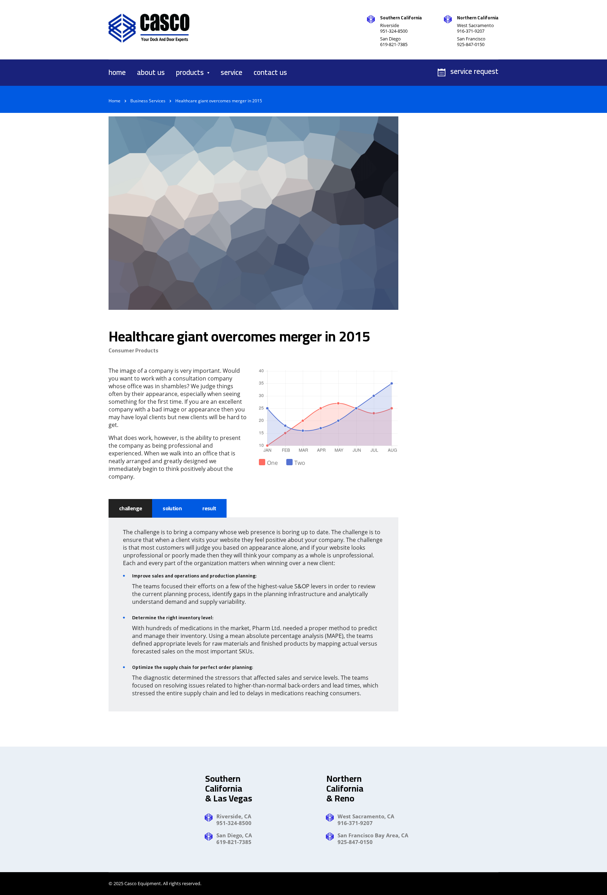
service (231, 72)
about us (151, 72)
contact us (270, 72)
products (190, 72)
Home (114, 101)
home (117, 72)
